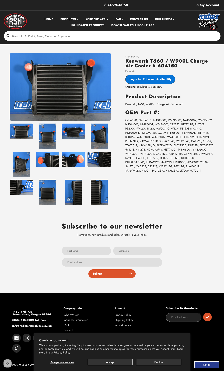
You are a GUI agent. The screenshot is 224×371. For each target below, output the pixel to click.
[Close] (191, 141)
